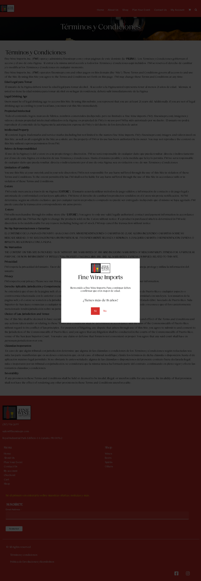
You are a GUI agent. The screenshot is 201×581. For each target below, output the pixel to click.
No (105, 310)
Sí (95, 310)
